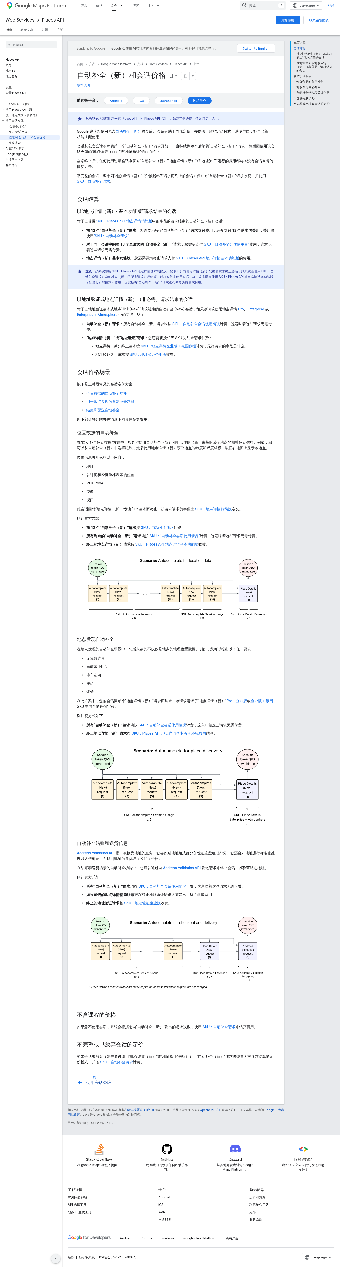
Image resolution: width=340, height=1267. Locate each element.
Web (161, 1212)
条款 (71, 1257)
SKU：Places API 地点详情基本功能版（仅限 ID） (147, 271)
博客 (136, 5)
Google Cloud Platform (199, 1238)
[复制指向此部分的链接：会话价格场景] (115, 372)
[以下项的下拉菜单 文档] (122, 5)
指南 (9, 30)
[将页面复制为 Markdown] (185, 76)
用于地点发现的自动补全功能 (110, 401)
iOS (141, 101)
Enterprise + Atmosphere (97, 314)
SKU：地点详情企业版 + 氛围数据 (168, 346)
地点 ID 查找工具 (79, 1212)
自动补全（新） (128, 131)
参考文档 (26, 30)
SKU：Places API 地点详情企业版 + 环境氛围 (169, 733)
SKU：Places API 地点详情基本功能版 (207, 258)
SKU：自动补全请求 (93, 181)
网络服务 (199, 100)
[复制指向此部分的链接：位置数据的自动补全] (123, 433)
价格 (99, 5)
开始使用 (287, 20)
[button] (30, 109)
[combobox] (263, 5)
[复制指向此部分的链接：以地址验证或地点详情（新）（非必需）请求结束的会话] (197, 300)
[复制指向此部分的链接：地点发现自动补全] (118, 640)
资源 (45, 30)
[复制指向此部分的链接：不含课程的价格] (120, 1015)
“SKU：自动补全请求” (111, 236)
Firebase (168, 1238)
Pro (241, 309)
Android (116, 101)
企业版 (241, 701)
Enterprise (255, 309)
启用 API (211, 118)
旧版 (59, 30)
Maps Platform (49, 6)
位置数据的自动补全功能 (106, 393)
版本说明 (83, 85)
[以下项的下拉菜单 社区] (159, 5)
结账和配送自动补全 (103, 410)
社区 (150, 5)
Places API (53, 20)
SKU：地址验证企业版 (148, 354)
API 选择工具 (77, 1205)
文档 (114, 5)
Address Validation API (96, 853)
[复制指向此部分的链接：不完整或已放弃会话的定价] (148, 1045)
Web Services (20, 20)
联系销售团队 (319, 20)
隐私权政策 (87, 1257)
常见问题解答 (77, 1197)
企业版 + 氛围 (262, 701)
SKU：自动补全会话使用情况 (196, 324)
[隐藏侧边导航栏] (55, 1258)
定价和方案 (257, 1197)
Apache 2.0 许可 (211, 1110)
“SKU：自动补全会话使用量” (226, 244)
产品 (84, 5)
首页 (80, 64)
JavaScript (168, 101)
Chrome (146, 1238)
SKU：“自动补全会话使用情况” (175, 536)
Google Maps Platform (116, 64)
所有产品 (232, 1238)
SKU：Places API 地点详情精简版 (124, 221)
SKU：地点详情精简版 (213, 509)
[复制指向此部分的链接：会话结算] (103, 199)
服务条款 (255, 1219)
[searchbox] (31, 44)
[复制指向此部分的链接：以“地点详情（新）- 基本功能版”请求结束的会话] (180, 212)
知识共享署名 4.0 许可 (139, 1110)
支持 (252, 1212)
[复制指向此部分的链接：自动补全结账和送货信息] (132, 843)
